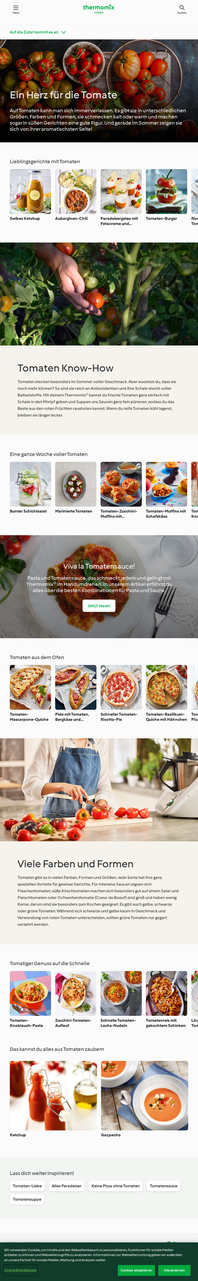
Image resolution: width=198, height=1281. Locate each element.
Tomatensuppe (27, 1199)
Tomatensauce (163, 1185)
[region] (99, 1261)
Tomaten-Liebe (27, 1185)
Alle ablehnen (174, 1270)
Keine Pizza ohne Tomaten (116, 1185)
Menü (16, 12)
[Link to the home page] (99, 9)
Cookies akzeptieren (136, 1270)
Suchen (182, 12)
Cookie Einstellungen (20, 1270)
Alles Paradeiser (66, 1185)
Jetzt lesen (99, 606)
